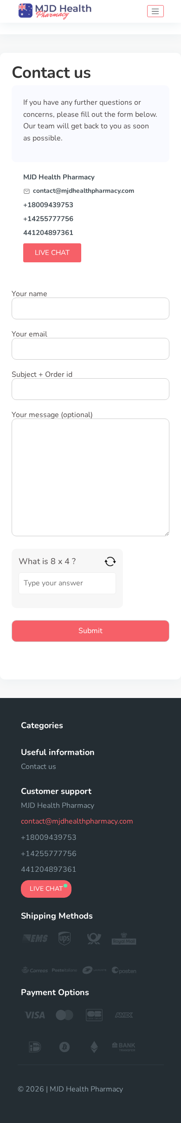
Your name (29, 294)
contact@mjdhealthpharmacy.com (83, 191)
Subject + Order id (42, 375)
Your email (29, 334)
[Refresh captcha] (110, 561)
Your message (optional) (52, 415)
